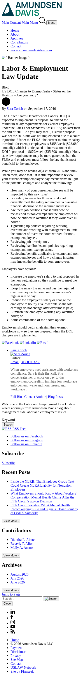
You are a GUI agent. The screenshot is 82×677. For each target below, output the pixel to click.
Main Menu (30, 22)
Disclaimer (17, 652)
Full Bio (16, 397)
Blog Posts (55, 397)
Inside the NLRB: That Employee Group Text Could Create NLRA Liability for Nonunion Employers (42, 485)
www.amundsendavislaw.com (31, 50)
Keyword (8, 420)
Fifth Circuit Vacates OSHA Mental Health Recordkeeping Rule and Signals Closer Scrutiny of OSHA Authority (44, 509)
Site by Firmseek (22, 671)
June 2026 (17, 582)
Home (14, 30)
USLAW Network (23, 667)
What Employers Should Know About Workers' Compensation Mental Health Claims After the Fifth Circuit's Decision (43, 497)
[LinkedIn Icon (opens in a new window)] (12, 612)
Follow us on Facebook (26, 436)
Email (14, 362)
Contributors (19, 42)
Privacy (15, 655)
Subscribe (8, 463)
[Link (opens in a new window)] (10, 343)
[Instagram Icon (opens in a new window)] (12, 623)
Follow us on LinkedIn (26, 444)
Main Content (11, 22)
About (14, 34)
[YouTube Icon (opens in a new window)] (12, 627)
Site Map (16, 659)
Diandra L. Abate (22, 540)
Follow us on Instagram (26, 440)
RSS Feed (19, 429)
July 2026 (17, 578)
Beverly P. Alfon (21, 543)
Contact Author (34, 397)
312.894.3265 (30, 362)
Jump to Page (11, 594)
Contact (15, 46)
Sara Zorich (15, 108)
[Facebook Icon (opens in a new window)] (11, 618)
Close (7, 603)
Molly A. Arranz (21, 547)
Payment (16, 648)
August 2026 (19, 574)
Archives (16, 38)
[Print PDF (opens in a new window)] (6, 105)
